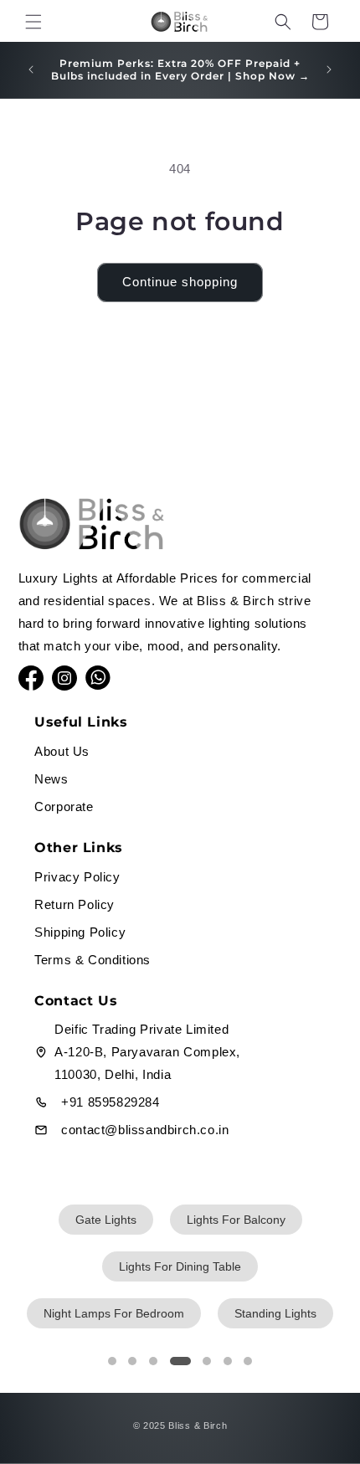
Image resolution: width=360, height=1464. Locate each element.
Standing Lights (275, 1313)
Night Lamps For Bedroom (114, 1313)
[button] (33, 21)
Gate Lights (105, 1219)
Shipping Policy (80, 932)
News (51, 779)
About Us (62, 751)
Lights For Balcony (236, 1219)
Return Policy (74, 904)
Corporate (63, 806)
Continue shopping (180, 282)
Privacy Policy (77, 877)
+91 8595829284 (110, 1102)
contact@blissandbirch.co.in (145, 1129)
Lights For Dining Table (180, 1266)
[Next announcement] (329, 69)
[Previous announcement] (31, 69)
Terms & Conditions (92, 960)
